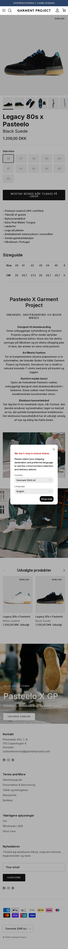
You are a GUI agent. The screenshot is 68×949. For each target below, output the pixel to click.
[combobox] (26, 480)
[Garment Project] (34, 10)
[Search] (11, 10)
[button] (53, 449)
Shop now (46, 499)
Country (18, 475)
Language (19, 486)
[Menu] (4, 10)
